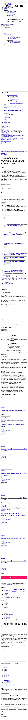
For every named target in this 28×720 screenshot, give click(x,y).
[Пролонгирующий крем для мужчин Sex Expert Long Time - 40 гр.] (5, 224)
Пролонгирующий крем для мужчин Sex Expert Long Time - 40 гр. (15, 224)
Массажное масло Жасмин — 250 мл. (13, 538)
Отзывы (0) (6, 282)
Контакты (6, 591)
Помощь (6, 603)
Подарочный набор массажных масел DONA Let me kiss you (14, 242)
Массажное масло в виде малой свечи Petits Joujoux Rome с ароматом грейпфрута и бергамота (14, 272)
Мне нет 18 (8, 706)
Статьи (5, 613)
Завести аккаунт (4, 718)
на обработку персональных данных (13, 583)
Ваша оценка (4, 304)
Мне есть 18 (3, 706)
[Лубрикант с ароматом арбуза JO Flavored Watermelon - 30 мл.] (6, 233)
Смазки (7, 279)
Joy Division (4, 154)
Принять (7, 693)
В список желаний (5, 275)
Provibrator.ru (4, 131)
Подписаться (14, 578)
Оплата (5, 604)
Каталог (10, 131)
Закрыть (3, 407)
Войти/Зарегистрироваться (9, 684)
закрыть (2, 688)
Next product (4, 142)
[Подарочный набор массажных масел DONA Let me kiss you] (8, 241)
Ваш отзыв (4, 306)
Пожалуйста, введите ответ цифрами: (10, 324)
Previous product (5, 134)
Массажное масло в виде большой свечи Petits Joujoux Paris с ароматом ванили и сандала (14, 261)
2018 (14, 279)
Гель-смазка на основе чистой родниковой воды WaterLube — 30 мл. (13, 514)
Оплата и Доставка (8, 283)
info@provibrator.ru (19, 591)
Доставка (6, 605)
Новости (9, 3)
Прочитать (3, 693)
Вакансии (6, 618)
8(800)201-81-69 (18, 589)
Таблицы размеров (8, 614)
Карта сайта (7, 617)
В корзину (3, 202)
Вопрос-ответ (7, 615)
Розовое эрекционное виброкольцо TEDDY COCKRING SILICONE (12, 139)
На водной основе (15, 278)
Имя (2, 319)
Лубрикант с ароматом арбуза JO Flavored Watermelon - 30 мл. (15, 233)
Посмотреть (4, 418)
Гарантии (6, 607)
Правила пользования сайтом (11, 619)
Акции (5, 594)
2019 (17, 279)
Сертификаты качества (9, 595)
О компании (7, 590)
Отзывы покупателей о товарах (12, 597)
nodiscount (17, 277)
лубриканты (7, 278)
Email (2, 322)
